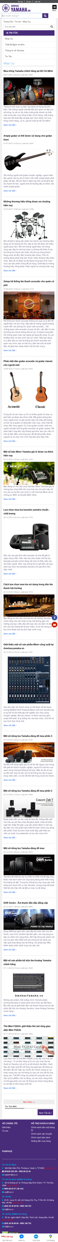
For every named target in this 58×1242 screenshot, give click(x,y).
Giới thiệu (6, 1127)
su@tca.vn (9, 1192)
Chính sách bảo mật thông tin (43, 1129)
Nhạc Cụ (27, 21)
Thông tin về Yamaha (14, 50)
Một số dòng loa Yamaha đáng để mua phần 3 (28, 736)
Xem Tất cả (45, 1112)
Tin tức (20, 1)
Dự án (28, 1)
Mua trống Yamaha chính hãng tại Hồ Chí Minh (28, 71)
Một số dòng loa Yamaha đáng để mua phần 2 (28, 791)
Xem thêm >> (29, 1101)
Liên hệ (37, 1)
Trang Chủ (8, 21)
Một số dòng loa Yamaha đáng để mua (24, 848)
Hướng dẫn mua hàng (41, 1140)
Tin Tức (8, 56)
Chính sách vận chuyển (41, 1133)
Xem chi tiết (10, 124)
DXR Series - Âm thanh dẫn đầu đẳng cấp (26, 903)
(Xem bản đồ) (49, 1168)
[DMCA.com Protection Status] (10, 1232)
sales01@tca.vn (11, 1174)
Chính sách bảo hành (40, 1137)
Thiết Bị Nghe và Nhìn (15, 44)
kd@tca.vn (9, 1209)
